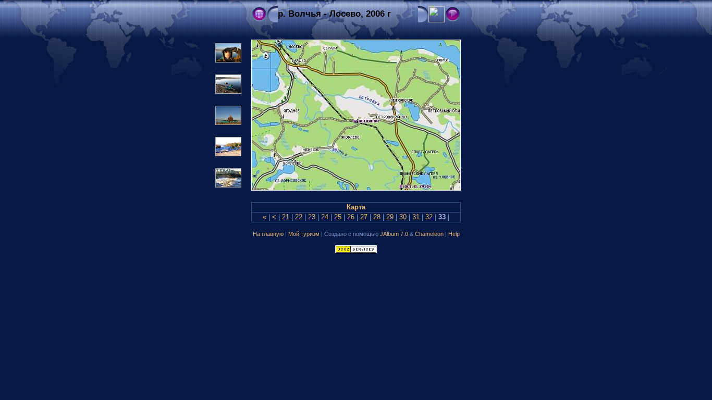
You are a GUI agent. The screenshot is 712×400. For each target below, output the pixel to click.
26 (351, 217)
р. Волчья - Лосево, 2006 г (334, 14)
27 (364, 217)
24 (324, 217)
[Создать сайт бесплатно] (356, 250)
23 (311, 217)
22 (298, 217)
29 (390, 217)
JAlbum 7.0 (394, 234)
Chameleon (429, 234)
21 (285, 217)
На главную (269, 234)
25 (337, 217)
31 (416, 217)
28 (377, 217)
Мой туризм (304, 234)
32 (429, 217)
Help (454, 234)
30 (403, 217)
